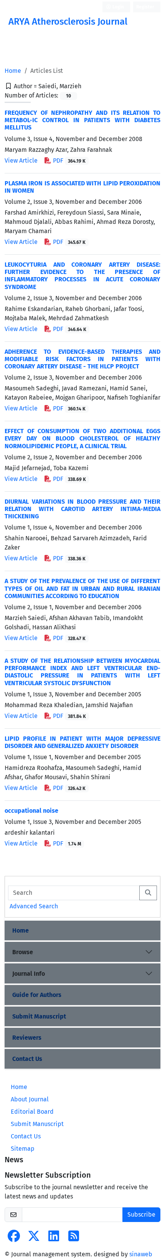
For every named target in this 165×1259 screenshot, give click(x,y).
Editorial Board (32, 1111)
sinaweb (140, 1254)
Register (145, 7)
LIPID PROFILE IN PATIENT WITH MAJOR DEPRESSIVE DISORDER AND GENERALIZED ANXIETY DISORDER (82, 742)
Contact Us (27, 1058)
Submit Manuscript (39, 1016)
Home (13, 70)
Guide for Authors (36, 994)
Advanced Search (34, 906)
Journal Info (28, 973)
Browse (22, 952)
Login (117, 7)
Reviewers (26, 1037)
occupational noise (31, 810)
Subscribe (141, 1214)
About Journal (30, 1099)
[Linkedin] (54, 1238)
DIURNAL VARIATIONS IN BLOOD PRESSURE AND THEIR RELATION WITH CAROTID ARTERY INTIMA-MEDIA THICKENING (82, 509)
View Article (21, 160)
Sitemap (23, 1148)
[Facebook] (14, 1238)
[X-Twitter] (34, 1238)
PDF (68, 160)
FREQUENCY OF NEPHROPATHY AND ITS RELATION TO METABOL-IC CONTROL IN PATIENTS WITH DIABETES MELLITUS (82, 120)
